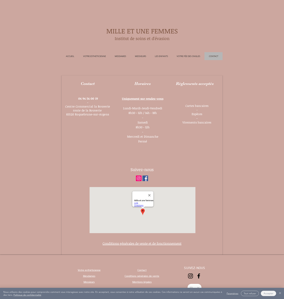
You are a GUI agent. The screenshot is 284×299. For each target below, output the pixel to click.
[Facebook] (198, 276)
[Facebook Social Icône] (145, 178)
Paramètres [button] (232, 293)
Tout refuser (250, 293)
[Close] (280, 293)
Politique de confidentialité (27, 294)
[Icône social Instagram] (139, 178)
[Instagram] (190, 276)
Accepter (268, 293)
